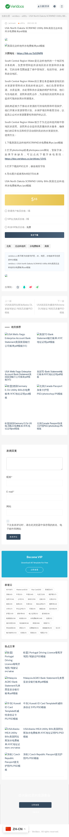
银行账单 (11, 633)
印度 (29, 604)
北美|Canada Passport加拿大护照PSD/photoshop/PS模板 (50, 426)
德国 (42, 609)
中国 (29, 594)
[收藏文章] (17, 287)
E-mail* (10, 492)
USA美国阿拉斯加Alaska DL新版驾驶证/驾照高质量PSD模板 (19, 309)
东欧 (9, 594)
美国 (47, 246)
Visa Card (36, 589)
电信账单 (24, 623)
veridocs (16, 16)
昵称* (9, 477)
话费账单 (34, 628)
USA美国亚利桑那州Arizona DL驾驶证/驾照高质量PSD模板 (50, 309)
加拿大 (31, 599)
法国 (49, 618)
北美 (9, 246)
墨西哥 (53, 604)
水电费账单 (35, 246)
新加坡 (46, 613)
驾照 (43, 633)
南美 (19, 604)
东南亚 (49, 589)
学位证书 (21, 609)
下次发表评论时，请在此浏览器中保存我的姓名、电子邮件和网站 (34, 527)
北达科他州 (20, 246)
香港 (33, 633)
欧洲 (22, 618)
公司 (21, 599)
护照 (9, 613)
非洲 (23, 633)
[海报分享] (37, 287)
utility (24, 16)
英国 (46, 623)
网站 (8, 506)
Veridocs (36, 832)
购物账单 (47, 628)
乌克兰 (41, 594)
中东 (19, 594)
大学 (9, 609)
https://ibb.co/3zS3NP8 (30, 53)
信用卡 (10, 599)
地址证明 (40, 604)
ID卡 (9, 589)
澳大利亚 (11, 623)
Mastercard (21, 589)
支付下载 (34, 235)
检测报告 (11, 618)
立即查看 (35, 805)
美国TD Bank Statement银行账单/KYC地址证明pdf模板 (50, 374)
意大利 (53, 609)
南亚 (9, 604)
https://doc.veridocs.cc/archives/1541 (25, 159)
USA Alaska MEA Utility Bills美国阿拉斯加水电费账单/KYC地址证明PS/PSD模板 (43, 733)
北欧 (42, 599)
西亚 (22, 628)
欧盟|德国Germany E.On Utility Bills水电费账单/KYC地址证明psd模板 (18, 426)
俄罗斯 (52, 594)
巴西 (32, 609)
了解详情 (35, 812)
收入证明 (33, 613)
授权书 (21, 613)
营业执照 (11, 628)
